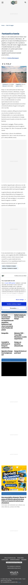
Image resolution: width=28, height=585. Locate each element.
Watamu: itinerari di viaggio (9, 268)
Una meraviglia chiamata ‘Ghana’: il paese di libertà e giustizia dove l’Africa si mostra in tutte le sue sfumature (13, 500)
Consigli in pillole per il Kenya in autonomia (5, 344)
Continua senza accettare (20, 275)
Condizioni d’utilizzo (15, 559)
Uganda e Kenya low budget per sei (6, 353)
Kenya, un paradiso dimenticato (18, 344)
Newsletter (24, 559)
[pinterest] (6, 63)
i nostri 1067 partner (10, 283)
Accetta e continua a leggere (14, 304)
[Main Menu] (2, 2)
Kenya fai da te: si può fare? (20, 352)
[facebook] (2, 63)
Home (2, 25)
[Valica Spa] (14, 573)
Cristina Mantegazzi (13, 58)
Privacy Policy (20, 557)
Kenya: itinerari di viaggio (9, 266)
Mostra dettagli (20, 299)
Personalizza (13, 308)
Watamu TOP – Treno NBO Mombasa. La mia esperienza (20, 335)
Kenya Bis (4, 333)
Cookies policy (5, 559)
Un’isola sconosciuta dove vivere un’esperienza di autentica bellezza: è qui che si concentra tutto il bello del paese (7, 322)
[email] (8, 63)
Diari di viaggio (10, 25)
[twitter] (4, 63)
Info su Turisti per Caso (10, 557)
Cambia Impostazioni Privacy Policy (14, 562)
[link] (10, 63)
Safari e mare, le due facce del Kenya (20, 316)
